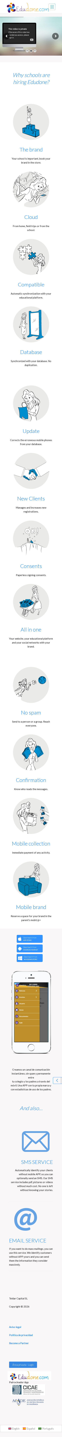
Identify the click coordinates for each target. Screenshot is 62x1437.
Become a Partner (19, 1343)
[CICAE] (30, 1389)
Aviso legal (15, 1326)
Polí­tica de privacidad (21, 1335)
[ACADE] (30, 1401)
